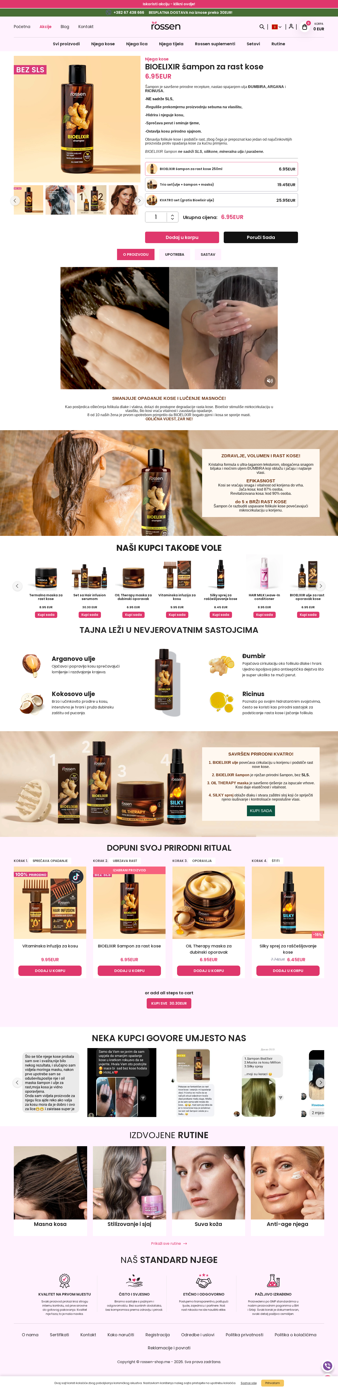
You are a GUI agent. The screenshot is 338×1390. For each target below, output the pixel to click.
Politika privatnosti (244, 1335)
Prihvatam (272, 1383)
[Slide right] (139, 200)
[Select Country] (277, 27)
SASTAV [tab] (208, 254)
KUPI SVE (169, 1003)
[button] (28, 200)
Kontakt (86, 26)
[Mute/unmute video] (269, 381)
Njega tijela (171, 44)
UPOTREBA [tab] (174, 254)
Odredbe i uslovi (197, 1335)
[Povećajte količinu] (172, 219)
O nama (30, 1335)
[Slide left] (15, 200)
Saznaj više (249, 1383)
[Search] (262, 26)
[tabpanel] (169, 344)
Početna (22, 26)
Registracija (158, 1335)
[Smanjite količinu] (172, 215)
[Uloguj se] (291, 27)
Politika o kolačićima (295, 1335)
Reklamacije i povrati (169, 1348)
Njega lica (137, 44)
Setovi (253, 44)
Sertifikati (59, 1335)
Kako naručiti (121, 1335)
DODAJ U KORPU (50, 970)
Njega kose (103, 44)
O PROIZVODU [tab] (136, 254)
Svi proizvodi (66, 44)
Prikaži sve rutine (166, 1243)
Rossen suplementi (215, 44)
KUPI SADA (261, 810)
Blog (65, 26)
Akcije (46, 26)
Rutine (278, 44)
